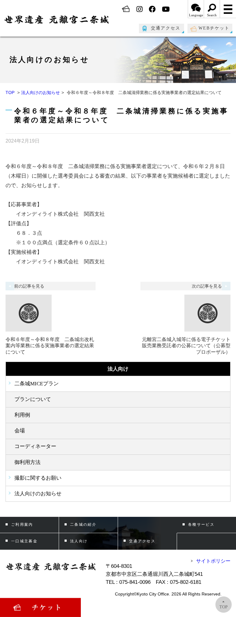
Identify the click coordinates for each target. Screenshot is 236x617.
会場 (19, 431)
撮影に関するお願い (37, 478)
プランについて (32, 399)
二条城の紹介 (83, 524)
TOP (10, 92)
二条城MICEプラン (36, 384)
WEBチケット (214, 28)
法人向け (79, 541)
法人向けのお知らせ (40, 92)
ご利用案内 (22, 524)
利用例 (22, 415)
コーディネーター (35, 446)
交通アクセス (165, 28)
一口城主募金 (24, 541)
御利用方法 (27, 462)
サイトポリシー (213, 561)
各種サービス (201, 524)
